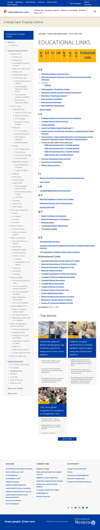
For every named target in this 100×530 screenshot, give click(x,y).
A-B (41, 54)
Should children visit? (20, 78)
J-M (58, 52)
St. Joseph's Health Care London (48, 490)
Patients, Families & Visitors (18, 51)
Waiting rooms (18, 72)
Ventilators (16, 222)
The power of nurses (48, 433)
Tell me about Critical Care (19, 210)
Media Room (19, 2)
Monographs (14, 368)
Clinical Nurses (20, 152)
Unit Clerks (18, 197)
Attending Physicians (22, 134)
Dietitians (16, 174)
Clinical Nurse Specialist (23, 155)
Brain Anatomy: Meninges (51, 102)
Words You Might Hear (18, 356)
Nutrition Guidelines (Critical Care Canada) (57, 199)
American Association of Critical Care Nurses (59, 264)
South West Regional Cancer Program (50, 481)
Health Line (17, 346)
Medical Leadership (22, 116)
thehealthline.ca (42, 493)
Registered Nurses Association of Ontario (57, 297)
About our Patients (16, 226)
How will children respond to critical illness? (21, 89)
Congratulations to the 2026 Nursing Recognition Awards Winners (51, 427)
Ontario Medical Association (52, 293)
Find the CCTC (17, 57)
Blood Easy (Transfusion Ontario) (54, 96)
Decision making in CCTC (18, 306)
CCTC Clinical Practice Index (19, 364)
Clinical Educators (21, 158)
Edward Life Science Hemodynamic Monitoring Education (62, 178)
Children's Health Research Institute (18, 491)
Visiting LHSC (39, 10)
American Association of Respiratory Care (57, 267)
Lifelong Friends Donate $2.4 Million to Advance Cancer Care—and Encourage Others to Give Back (82, 362)
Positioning (16, 268)
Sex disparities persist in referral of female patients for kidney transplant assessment (52, 380)
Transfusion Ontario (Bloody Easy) (54, 226)
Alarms (15, 213)
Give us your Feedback (20, 303)
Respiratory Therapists (20, 162)
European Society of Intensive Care (55, 290)
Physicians (16, 128)
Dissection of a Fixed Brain (51, 162)
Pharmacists (17, 177)
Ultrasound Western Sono (50, 242)
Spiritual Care (17, 204)
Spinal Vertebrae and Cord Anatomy (55, 219)
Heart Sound (45, 182)
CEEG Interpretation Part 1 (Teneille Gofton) (61, 145)
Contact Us (41, 2)
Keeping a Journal (19, 332)
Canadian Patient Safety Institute (54, 121)
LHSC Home (42, 34)
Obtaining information (20, 75)
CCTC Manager (20, 119)
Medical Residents (21, 142)
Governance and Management (78, 475)
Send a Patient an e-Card (14, 472)
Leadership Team (19, 109)
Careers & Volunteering (69, 10)
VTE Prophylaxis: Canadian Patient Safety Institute (60, 252)
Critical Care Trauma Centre (23, 22)
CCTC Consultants (21, 131)
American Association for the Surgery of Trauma (60, 261)
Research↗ (83, 10)
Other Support (18, 207)
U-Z (76, 54)
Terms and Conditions (13, 500)
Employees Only (15, 383)
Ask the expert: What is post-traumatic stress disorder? (51, 361)
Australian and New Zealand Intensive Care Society (61, 92)
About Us (11, 42)
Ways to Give (12, 393)
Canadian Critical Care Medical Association (58, 277)
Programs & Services (52, 10)
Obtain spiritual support (21, 350)
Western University (43, 496)
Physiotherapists (18, 180)
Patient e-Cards (52, 2)
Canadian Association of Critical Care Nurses (58, 274)
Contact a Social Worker (21, 329)
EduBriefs (13, 374)
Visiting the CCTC (16, 54)
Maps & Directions (88, 3)
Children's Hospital (12, 482)
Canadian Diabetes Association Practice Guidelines (61, 118)
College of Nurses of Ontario (52, 287)
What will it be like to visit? (21, 69)
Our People (44, 402)
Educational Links (16, 371)
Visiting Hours (17, 60)
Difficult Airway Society (50, 165)
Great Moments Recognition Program (19, 469)
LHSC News (73, 337)
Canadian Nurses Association (52, 283)
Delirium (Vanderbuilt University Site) (56, 159)
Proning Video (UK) (47, 207)
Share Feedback (12, 4)
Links (87, 57)
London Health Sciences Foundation (18, 488)
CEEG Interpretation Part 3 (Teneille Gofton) (61, 152)
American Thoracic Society (51, 270)
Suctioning (16, 274)
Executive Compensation (76, 478)
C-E (47, 52)
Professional (87, 52)
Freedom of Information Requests (79, 482)
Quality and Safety (16, 277)
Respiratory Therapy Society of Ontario (56, 300)
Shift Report (17, 271)
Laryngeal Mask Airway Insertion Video (55, 191)
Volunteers (16, 201)
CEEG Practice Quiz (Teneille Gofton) (58, 155)
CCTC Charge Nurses (22, 149)
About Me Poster (19, 229)
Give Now (10, 2)
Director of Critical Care (23, 113)
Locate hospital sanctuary (22, 353)
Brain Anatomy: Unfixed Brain (52, 106)
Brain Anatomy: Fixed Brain (51, 99)
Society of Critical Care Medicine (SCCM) (57, 303)
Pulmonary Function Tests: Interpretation (56, 203)
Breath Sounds (45, 110)
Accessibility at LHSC (13, 478)
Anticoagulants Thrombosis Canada (55, 89)
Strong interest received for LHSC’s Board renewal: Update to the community (82, 371)
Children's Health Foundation (16, 485)
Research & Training (15, 388)
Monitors (16, 219)
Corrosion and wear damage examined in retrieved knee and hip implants (52, 370)
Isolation (18, 259)
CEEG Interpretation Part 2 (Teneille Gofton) (61, 148)
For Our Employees (12, 504)
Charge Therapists (21, 170)
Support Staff (17, 183)
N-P (64, 54)
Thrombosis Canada (49, 229)
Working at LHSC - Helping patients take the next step (51, 420)
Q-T (70, 54)
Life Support (17, 216)
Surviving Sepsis (47, 222)
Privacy (69, 472)
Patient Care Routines (17, 238)
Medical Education (16, 380)
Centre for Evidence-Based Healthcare (56, 128)
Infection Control (18, 256)
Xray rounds (17, 247)
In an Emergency (11, 475)
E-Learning (14, 377)
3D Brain (47, 85)
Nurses (15, 146)
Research (43, 337)
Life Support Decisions (20, 315)
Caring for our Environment (77, 469)
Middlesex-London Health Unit (47, 478)
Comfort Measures (19, 253)
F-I (52, 52)
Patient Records (30, 2)
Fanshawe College (43, 469)
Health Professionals (15, 361)
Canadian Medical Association (53, 280)
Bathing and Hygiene (20, 250)
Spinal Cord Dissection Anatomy (53, 216)
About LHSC (38, 13)
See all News (67, 439)
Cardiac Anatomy (48, 125)
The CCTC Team (15, 106)
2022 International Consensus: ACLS (55, 74)
